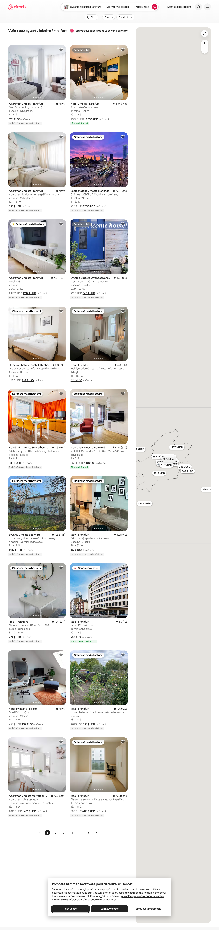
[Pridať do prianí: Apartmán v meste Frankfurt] (61, 50)
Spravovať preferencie (148, 908)
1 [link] (47, 832)
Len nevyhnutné (110, 908)
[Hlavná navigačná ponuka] (207, 6)
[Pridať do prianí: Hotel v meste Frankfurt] (123, 50)
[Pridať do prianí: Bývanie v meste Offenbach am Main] (123, 224)
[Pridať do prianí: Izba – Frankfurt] (123, 311)
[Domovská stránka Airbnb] (17, 7)
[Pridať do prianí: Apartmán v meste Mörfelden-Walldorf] (61, 742)
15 (88, 832)
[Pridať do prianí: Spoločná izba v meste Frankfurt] (123, 137)
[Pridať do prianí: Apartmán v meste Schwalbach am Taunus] (61, 393)
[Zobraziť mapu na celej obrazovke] (204, 33)
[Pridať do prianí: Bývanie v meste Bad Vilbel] (61, 480)
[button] (15, 119)
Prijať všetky (71, 908)
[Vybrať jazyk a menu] (198, 6)
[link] (39, 832)
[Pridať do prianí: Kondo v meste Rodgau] (61, 655)
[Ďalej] (96, 832)
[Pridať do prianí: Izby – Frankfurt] (123, 480)
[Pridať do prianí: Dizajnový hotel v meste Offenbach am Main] (61, 311)
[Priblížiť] (204, 43)
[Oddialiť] (204, 50)
